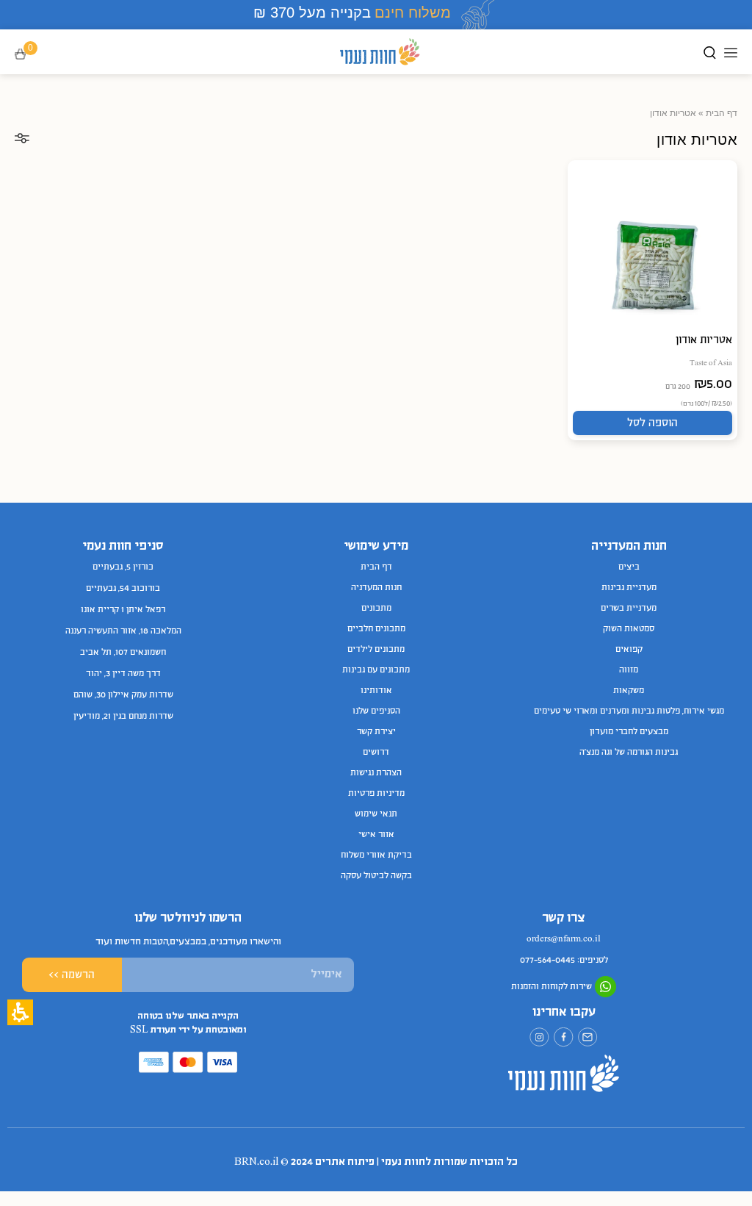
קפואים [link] (629, 649)
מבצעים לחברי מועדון (629, 732)
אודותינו (376, 690)
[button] (30, 55)
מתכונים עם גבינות (376, 670)
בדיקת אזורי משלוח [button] (376, 855)
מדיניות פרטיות (376, 793)
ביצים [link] (629, 567)
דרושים (376, 752)
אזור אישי (376, 834)
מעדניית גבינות (629, 588)
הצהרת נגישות (376, 773)
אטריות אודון (704, 340)
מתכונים (376, 608)
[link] (588, 1037)
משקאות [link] (628, 690)
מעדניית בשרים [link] (629, 608)
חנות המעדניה (376, 588)
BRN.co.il (256, 1162)
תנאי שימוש (376, 814)
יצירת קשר (376, 732)
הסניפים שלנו (376, 711)
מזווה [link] (628, 670)
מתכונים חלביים (376, 629)
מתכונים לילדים (376, 649)
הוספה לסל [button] (652, 423)
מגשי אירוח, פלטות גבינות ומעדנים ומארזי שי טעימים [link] (629, 711)
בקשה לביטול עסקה (376, 876)
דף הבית (721, 113)
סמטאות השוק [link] (628, 629)
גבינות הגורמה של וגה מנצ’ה (628, 752)
